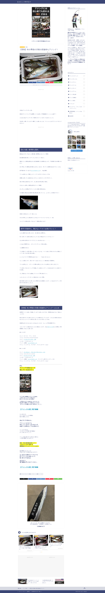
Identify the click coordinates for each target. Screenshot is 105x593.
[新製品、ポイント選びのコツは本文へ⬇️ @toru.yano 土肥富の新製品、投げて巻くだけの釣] (70, 142)
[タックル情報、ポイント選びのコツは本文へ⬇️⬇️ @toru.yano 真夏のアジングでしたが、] (74, 142)
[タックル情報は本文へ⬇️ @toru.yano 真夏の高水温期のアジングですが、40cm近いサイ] (74, 137)
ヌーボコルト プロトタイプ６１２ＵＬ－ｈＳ (34, 352)
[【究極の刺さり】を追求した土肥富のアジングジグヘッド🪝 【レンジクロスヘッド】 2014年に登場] (83, 147)
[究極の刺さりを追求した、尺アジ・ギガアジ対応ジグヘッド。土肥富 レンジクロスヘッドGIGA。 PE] (70, 147)
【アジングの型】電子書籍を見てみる (41, 41)
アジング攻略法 (76, 97)
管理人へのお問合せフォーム (74, 160)
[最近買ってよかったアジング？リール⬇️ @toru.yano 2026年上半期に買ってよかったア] (83, 137)
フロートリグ (50, 326)
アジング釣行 (77, 100)
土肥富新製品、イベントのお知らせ (76, 112)
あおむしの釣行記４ (24, 2)
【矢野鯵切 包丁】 (41, 526)
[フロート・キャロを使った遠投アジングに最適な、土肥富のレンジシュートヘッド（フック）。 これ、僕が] (83, 142)
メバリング (76, 103)
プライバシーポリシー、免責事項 (24, 591)
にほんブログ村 (71, 170)
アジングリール (76, 85)
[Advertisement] (41, 99)
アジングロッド (76, 88)
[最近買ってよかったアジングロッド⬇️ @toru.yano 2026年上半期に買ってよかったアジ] (79, 137)
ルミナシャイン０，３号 (29, 355)
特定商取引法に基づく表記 (36, 591)
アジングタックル (76, 79)
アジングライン (76, 82)
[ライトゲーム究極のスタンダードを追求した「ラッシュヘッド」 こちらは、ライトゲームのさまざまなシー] (74, 147)
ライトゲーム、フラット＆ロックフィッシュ (76, 107)
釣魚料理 (76, 116)
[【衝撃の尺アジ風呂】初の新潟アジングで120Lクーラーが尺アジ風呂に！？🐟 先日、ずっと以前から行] (79, 142)
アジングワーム (76, 91)
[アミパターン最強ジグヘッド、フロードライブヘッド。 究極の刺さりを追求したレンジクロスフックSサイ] (79, 147)
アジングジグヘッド (76, 75)
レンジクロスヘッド (35, 170)
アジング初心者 (76, 94)
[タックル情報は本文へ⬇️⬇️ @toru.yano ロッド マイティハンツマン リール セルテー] (70, 137)
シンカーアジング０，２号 (30, 339)
